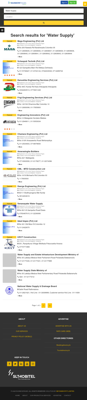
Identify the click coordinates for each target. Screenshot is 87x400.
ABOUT (25, 395)
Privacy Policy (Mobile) (22, 336)
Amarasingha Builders (28, 151)
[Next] (43, 305)
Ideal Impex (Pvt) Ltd (27, 221)
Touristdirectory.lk (63, 350)
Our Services (22, 331)
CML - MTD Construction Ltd (31, 168)
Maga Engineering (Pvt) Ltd (30, 41)
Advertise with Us (63, 326)
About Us (22, 326)
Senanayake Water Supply (30, 203)
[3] (50, 305)
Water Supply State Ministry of (32, 270)
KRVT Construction (26, 237)
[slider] (9, 75)
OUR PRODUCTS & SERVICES (40, 395)
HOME (17, 395)
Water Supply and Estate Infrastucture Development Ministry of (48, 254)
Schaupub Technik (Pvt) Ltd (30, 61)
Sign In (64, 2)
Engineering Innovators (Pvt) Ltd (33, 114)
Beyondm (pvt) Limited (65, 391)
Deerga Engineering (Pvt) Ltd (31, 186)
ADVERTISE (57, 395)
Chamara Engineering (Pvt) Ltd (32, 133)
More (20, 57)
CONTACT (67, 395)
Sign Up (72, 2)
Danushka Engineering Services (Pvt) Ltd (37, 80)
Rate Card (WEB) (63, 331)
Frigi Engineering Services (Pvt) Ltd (34, 97)
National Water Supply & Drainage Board (37, 286)
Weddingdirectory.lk (63, 345)
